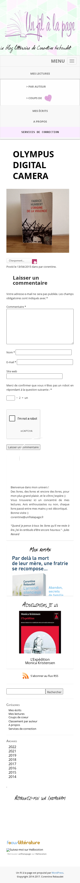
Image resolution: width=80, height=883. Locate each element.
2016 (12, 768)
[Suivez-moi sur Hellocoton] (24, 849)
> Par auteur (36, 86)
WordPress (57, 872)
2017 (12, 764)
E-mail (11, 362)
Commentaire (16, 307)
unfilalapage (24, 853)
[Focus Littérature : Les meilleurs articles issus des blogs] (23, 844)
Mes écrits (40, 111)
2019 (12, 755)
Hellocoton (41, 853)
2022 (12, 746)
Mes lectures (40, 73)
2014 (12, 776)
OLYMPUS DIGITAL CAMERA (33, 165)
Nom (10, 352)
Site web (11, 371)
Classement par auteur (23, 721)
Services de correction (40, 132)
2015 (12, 772)
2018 (12, 759)
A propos (40, 121)
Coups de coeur (18, 717)
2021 (12, 751)
